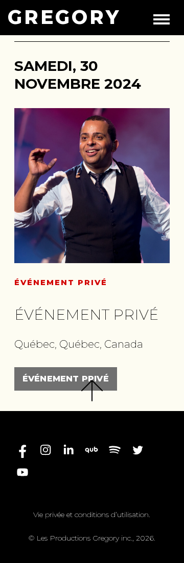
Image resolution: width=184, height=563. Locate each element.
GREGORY (64, 17)
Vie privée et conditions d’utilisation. (91, 514)
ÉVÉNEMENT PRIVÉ (65, 378)
